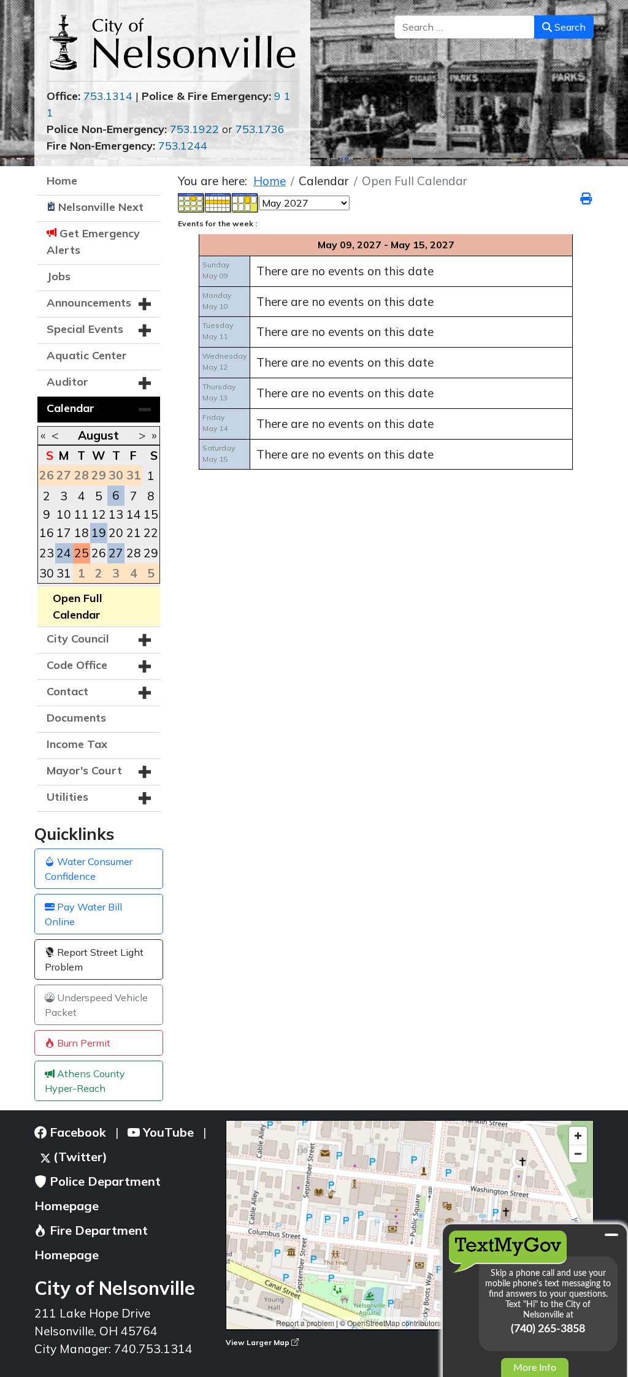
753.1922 (194, 129)
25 (81, 553)
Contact (67, 691)
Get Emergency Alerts (93, 241)
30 (46, 573)
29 (151, 553)
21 (133, 532)
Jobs (59, 276)
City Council (78, 638)
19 (98, 532)
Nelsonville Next (101, 207)
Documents (76, 718)
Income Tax (77, 744)
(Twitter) (78, 1156)
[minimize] (611, 1234)
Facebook (76, 1132)
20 (116, 532)
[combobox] (464, 27)
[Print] (587, 198)
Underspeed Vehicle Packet (96, 1004)
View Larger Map (258, 1342)
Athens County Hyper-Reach (85, 1080)
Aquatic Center (87, 355)
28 (133, 553)
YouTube (167, 1132)
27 (116, 553)
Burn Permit (82, 1043)
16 (46, 532)
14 (133, 514)
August (98, 435)
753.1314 (107, 96)
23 (46, 553)
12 (98, 514)
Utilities (67, 797)
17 (63, 532)
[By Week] (218, 202)
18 (81, 532)
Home (62, 181)
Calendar (70, 408)
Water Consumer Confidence (88, 868)
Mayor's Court (84, 770)
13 (116, 514)
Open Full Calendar (77, 606)
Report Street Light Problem (94, 959)
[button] (145, 304)
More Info (534, 1368)
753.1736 (260, 129)
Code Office (77, 665)
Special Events (85, 329)
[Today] (245, 202)
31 (63, 573)
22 (151, 532)
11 (81, 514)
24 (63, 553)
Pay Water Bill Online (83, 914)
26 (98, 553)
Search (569, 27)
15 (151, 514)
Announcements (89, 303)
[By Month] (191, 202)
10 (63, 514)
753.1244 (182, 146)
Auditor (67, 382)
